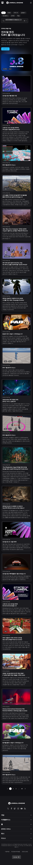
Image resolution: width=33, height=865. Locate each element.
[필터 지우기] (24, 20)
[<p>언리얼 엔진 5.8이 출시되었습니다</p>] (16, 49)
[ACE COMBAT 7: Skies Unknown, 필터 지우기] (21, 19)
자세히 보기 (5, 49)
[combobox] (14, 22)
